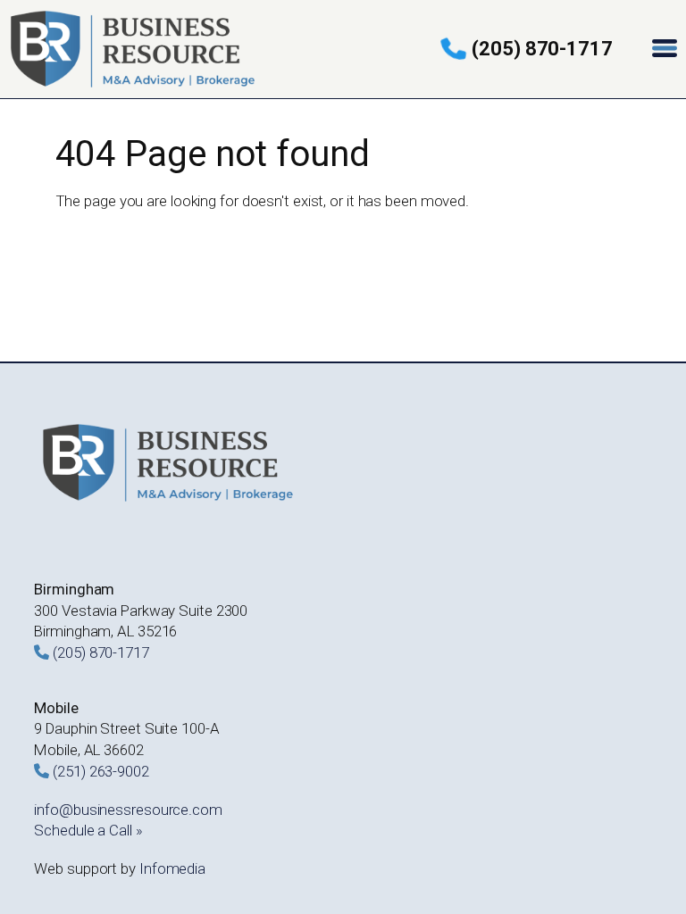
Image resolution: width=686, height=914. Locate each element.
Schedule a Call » (88, 830)
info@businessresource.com (128, 809)
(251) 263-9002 (101, 771)
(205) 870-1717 (542, 48)
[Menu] (666, 49)
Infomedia (172, 868)
